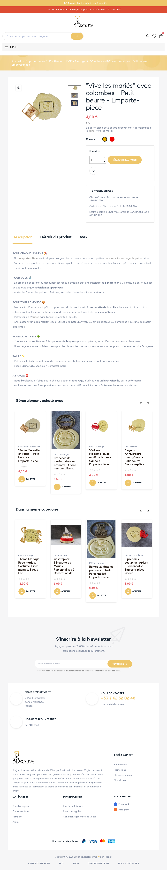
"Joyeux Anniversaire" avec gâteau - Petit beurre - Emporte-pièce (134, 457)
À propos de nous (39, 863)
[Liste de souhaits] (93, 171)
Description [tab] (22, 237)
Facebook (123, 804)
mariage (126, 258)
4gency (108, 856)
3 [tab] (86, 502)
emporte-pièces (28, 258)
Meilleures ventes (123, 775)
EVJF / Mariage (61, 454)
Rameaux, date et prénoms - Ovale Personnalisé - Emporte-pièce (101, 572)
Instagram (123, 809)
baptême (137, 258)
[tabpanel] (30, 450)
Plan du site (120, 780)
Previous (140, 402)
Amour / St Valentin (134, 555)
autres (35, 316)
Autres (16, 821)
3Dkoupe (78, 856)
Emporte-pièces (21, 811)
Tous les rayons (21, 806)
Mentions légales (72, 811)
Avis (83, 237)
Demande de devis (98, 863)
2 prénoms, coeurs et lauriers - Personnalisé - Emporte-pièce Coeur (136, 566)
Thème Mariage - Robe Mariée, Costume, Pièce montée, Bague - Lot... (29, 566)
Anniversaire (131, 446)
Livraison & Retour (73, 806)
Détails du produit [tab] (56, 237)
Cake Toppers (60, 555)
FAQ (61, 863)
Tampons (17, 816)
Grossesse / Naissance (29, 446)
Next (148, 402)
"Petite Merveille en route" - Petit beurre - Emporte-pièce (29, 456)
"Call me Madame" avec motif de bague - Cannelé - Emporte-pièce (100, 457)
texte (92, 130)
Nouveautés (120, 764)
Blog (76, 863)
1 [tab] (80, 502)
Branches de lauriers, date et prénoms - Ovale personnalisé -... (65, 463)
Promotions (120, 769)
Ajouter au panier (126, 160)
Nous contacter (128, 863)
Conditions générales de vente (79, 816)
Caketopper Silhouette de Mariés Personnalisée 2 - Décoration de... (65, 566)
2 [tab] (83, 502)
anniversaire (113, 258)
